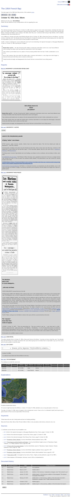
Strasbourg (57, 149)
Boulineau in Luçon (28, 309)
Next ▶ (13, 14)
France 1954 (60, 1)
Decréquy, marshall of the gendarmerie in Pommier (31, 311)
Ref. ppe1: (3, 172)
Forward (58, 494)
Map (62, 494)
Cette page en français (62, 4)
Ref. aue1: (3, 127)
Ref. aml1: (3, 337)
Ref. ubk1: (3, 359)
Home (66, 1)
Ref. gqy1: (3, 344)
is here (32, 12)
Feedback (45, 494)
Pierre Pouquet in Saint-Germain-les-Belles (12, 308)
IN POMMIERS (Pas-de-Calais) (9, 157)
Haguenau (4, 150)
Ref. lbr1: (3, 68)
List (65, 494)
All (9, 14)
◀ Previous (4, 14)
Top (50, 494)
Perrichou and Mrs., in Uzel (37, 308)
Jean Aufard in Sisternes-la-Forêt (41, 309)
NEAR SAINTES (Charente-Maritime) (10, 166)
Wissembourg (12, 150)
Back (53, 494)
